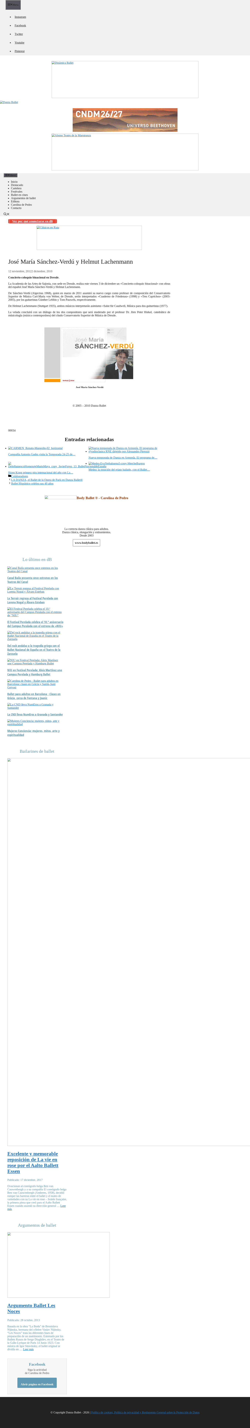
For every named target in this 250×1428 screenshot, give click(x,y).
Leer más (28, 1349)
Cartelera (16, 188)
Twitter (19, 34)
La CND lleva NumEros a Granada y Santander (35, 714)
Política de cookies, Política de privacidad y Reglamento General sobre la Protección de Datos (145, 1412)
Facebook (20, 25)
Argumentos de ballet (23, 198)
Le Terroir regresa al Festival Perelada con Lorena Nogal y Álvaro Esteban (32, 600)
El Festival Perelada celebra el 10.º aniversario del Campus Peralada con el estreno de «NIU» (35, 624)
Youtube (19, 42)
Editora (15, 201)
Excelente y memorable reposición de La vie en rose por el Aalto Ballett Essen (32, 1162)
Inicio (14, 181)
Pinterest (20, 51)
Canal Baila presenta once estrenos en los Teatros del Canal (32, 580)
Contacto (16, 208)
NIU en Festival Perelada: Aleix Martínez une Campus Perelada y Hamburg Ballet (34, 672)
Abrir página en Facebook (37, 1384)
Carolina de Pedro (21, 204)
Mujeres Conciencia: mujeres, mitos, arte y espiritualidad (33, 733)
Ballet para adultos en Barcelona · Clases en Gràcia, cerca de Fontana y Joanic (34, 696)
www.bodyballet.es (86, 542)
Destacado (17, 185)
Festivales (16, 191)
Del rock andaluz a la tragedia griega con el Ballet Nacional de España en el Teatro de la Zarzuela (33, 650)
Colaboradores (19, 476)
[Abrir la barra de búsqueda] (7, 214)
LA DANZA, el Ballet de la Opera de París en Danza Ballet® (47, 479)
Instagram (20, 16)
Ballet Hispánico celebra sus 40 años (32, 483)
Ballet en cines (19, 194)
